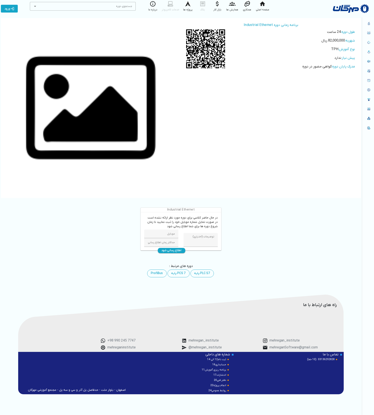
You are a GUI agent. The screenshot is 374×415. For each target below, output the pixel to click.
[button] (35, 6)
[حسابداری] (368, 128)
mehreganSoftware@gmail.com (293, 347)
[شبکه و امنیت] (368, 118)
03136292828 (326, 359)
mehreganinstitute (121, 347)
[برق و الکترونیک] (368, 61)
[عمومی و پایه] (368, 109)
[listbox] (368, 76)
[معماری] (368, 23)
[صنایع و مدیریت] (368, 71)
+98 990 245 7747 (121, 340)
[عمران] (368, 33)
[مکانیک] (368, 42)
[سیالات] (368, 52)
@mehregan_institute (205, 347)
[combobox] (83, 6)
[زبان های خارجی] (368, 90)
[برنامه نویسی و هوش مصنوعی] (368, 80)
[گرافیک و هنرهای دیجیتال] (368, 99)
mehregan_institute (284, 340)
